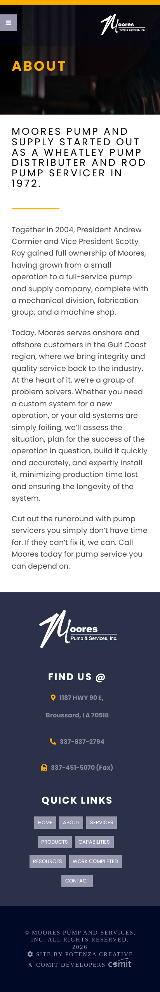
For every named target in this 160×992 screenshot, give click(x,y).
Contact (77, 880)
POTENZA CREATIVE (99, 954)
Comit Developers (72, 965)
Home (45, 822)
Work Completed (95, 861)
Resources (47, 861)
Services (101, 822)
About (71, 822)
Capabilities (94, 842)
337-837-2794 (82, 741)
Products (54, 842)
